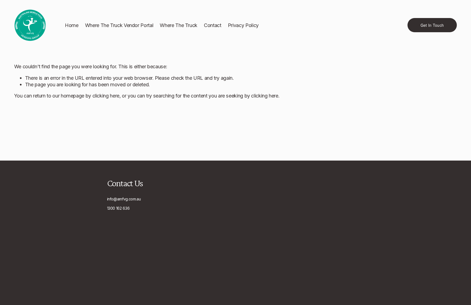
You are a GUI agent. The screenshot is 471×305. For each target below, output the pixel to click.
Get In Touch (432, 25)
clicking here (105, 96)
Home (71, 25)
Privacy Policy (243, 25)
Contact (212, 25)
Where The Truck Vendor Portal (119, 25)
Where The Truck (178, 25)
